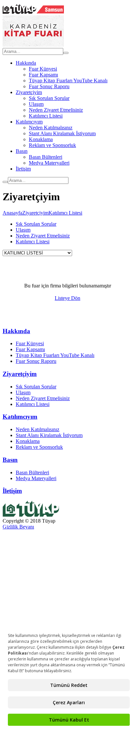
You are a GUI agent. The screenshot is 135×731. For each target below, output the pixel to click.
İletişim (23, 168)
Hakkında (26, 63)
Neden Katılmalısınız (50, 127)
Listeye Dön (67, 298)
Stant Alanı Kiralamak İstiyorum (62, 133)
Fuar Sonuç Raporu (49, 86)
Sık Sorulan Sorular (49, 98)
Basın (22, 151)
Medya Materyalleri (49, 163)
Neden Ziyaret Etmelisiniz (56, 110)
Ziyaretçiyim (29, 92)
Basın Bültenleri (45, 157)
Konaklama (41, 139)
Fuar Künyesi (43, 69)
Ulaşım (36, 104)
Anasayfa (12, 213)
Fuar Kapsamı (43, 74)
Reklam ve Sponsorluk (52, 145)
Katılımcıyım (29, 121)
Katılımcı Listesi (46, 116)
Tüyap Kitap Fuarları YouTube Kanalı (68, 80)
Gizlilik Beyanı (18, 526)
